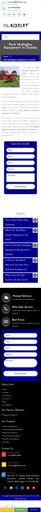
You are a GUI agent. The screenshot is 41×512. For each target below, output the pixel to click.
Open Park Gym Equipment (11, 436)
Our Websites (7, 405)
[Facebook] (4, 14)
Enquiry (34, 510)
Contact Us (6, 399)
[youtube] (24, 14)
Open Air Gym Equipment (10, 439)
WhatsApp (21, 510)
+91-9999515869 (13, 8)
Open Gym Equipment (9, 426)
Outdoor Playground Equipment (13, 429)
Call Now (7, 510)
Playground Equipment (10, 415)
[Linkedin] (14, 14)
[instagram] (19, 14)
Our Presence (7, 396)
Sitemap (5, 392)
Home (5, 57)
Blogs (4, 402)
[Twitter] (9, 14)
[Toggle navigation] (6, 37)
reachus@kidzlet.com (16, 2)
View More (6, 442)
